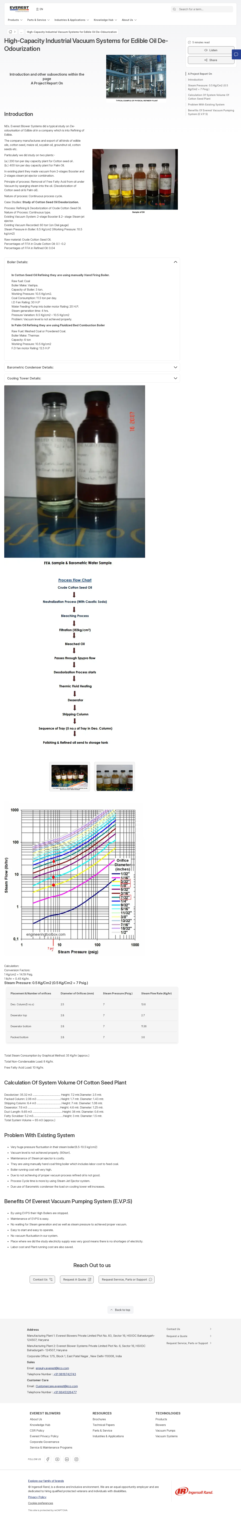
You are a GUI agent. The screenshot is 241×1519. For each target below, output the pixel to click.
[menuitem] (15, 20)
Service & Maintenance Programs (51, 1447)
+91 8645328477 (65, 1392)
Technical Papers (104, 1425)
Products (161, 1419)
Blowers (160, 1425)
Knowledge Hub (40, 1425)
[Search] (174, 9)
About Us (36, 1419)
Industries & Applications (108, 1436)
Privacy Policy (37, 1497)
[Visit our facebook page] (47, 1459)
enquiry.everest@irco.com (52, 1368)
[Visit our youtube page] (57, 1459)
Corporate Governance (44, 1442)
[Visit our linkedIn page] (67, 1459)
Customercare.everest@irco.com (57, 1386)
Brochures (99, 1419)
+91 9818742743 (64, 1374)
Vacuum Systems (166, 1436)
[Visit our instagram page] (76, 1459)
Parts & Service (102, 1430)
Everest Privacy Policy (44, 1436)
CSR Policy (37, 1430)
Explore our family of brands (46, 1481)
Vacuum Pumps (165, 1430)
